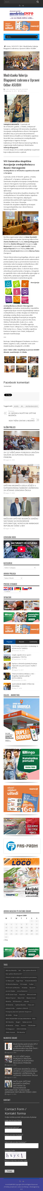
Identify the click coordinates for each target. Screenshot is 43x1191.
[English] (10, 588)
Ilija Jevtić (32, 987)
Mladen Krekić (31, 998)
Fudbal (31, 984)
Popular (9, 642)
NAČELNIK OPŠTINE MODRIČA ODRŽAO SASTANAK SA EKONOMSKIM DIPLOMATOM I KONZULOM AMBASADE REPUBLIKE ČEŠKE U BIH (21, 522)
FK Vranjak (23, 984)
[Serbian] (30, 588)
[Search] (37, 2)
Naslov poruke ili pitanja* (14, 1135)
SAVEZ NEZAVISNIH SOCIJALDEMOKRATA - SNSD (20, 1018)
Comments (33, 642)
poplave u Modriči (22, 1008)
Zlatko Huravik (10, 1032)
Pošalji (9, 1171)
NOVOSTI (15, 46)
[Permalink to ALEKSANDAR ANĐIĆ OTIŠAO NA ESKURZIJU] (7, 689)
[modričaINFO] (21, 17)
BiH (21, 46)
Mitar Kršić (21, 998)
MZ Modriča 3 (17, 1001)
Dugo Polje (19, 981)
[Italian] (22, 588)
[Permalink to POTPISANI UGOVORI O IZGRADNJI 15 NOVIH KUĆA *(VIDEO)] (7, 652)
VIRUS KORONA (21, 1029)
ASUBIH (16, 406)
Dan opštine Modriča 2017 (14, 974)
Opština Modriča (20, 1005)
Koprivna (22, 994)
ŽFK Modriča (21, 1032)
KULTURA (18, 89)
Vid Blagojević (10, 1029)
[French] (14, 588)
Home (8, 46)
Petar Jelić (31, 1005)
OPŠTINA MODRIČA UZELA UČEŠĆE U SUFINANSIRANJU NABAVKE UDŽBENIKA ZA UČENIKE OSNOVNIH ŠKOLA (21, 487)
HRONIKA (12, 89)
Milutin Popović (11, 998)
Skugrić (18, 1022)
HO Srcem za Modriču (13, 987)
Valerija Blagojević (32, 406)
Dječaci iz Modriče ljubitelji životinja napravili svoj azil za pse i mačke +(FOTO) (24, 665)
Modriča (8, 1001)
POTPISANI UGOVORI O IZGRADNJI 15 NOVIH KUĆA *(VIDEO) (25, 647)
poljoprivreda (10, 1008)
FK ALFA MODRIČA (31, 981)
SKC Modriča (10, 1022)
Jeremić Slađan (10, 991)
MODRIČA (25, 89)
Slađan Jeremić (27, 1022)
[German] (18, 588)
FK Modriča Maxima (12, 984)
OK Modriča (9, 1005)
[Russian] (26, 588)
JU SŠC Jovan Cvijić (11, 994)
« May (6, 940)
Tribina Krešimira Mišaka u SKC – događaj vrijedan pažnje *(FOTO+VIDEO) (23, 676)
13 (21, 927)
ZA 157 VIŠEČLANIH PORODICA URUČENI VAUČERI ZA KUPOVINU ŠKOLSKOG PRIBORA (21, 454)
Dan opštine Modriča (29, 970)
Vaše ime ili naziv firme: (13, 1120)
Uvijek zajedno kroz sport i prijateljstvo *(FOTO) (21, 656)
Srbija (17, 1025)
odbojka (26, 1001)
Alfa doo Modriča (11, 970)
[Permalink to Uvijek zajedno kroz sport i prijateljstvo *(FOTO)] (7, 660)
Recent (21, 642)
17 (6, 931)
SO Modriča (9, 1025)
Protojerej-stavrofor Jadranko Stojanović (18, 1012)
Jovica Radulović (22, 991)
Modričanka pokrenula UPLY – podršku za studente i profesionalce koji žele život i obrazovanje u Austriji (25, 1047)
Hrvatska (24, 987)
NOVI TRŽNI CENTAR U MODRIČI (22, 420)
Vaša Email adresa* (12, 1128)
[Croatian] (6, 588)
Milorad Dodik (31, 994)
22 (31, 931)
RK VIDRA (9, 1015)
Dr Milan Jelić (10, 981)
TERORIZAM (31, 1025)
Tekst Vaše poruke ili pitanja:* (15, 1142)
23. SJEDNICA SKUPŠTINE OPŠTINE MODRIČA (22, 413)
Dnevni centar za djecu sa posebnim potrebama (21, 977)
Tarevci (23, 1025)
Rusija (15, 1015)
